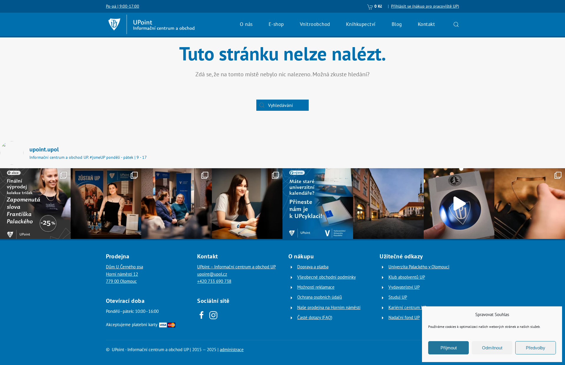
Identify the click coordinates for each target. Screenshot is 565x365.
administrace (232, 349)
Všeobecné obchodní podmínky (326, 277)
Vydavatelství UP (404, 287)
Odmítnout (492, 347)
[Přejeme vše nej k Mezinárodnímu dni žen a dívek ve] (247, 203)
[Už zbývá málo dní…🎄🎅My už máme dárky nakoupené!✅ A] (459, 203)
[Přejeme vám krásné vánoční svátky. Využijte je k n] (388, 203)
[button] (456, 24)
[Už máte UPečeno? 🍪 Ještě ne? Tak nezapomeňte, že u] (529, 203)
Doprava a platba (312, 267)
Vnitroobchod (315, 24)
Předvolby (535, 347)
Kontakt (426, 24)
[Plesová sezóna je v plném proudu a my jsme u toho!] (106, 203)
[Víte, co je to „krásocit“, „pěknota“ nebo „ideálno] (35, 203)
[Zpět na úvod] (151, 24)
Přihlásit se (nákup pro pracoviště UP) (425, 6)
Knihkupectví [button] (361, 24)
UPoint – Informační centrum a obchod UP (236, 267)
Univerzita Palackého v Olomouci (418, 267)
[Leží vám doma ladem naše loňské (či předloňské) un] (317, 203)
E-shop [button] (276, 24)
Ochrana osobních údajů (319, 297)
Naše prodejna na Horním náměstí (328, 307)
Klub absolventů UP (406, 277)
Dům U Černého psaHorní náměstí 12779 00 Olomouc (124, 274)
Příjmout (449, 347)
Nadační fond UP (404, 317)
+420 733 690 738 (214, 281)
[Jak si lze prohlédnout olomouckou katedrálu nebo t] (176, 203)
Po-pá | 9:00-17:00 (122, 6)
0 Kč (377, 6)
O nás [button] (246, 24)
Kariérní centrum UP (407, 307)
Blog (397, 24)
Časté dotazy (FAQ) (314, 317)
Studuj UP (397, 297)
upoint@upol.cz (212, 274)
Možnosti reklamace (316, 287)
